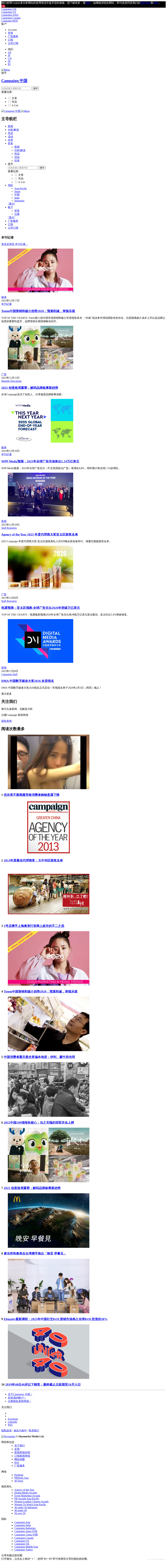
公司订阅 (13, 43)
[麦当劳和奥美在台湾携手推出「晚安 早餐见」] (48, 1247)
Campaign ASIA (10, 15)
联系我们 (34, 1430)
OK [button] (3, 6)
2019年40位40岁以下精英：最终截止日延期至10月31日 (43, 1384)
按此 (88, 2)
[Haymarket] (8, 1436)
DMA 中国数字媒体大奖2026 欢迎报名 (27, 681)
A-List (15, 105)
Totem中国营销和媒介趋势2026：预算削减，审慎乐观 (38, 311)
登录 (10, 33)
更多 (10, 143)
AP (9, 52)
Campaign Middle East (26, 1546)
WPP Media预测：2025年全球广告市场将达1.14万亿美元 (40, 461)
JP (9, 55)
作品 (14, 101)
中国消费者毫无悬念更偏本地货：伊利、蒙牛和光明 (39, 1057)
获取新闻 (6, 721)
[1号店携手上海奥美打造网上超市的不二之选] (48, 919)
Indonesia (19, 200)
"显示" (11, 203)
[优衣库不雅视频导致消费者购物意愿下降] (48, 788)
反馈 (17, 1449)
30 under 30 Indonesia (25, 1507)
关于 (20, 1394)
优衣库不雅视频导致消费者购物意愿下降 (32, 795)
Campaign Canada (10, 17)
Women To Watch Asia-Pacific (30, 1504)
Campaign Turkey (23, 1549)
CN (10, 58)
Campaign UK (8, 9)
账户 (10, 207)
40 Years (18, 1480)
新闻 (10, 126)
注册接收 (19, 1401)
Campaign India (22, 1525)
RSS (16, 1462)
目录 (10, 140)
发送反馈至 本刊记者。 (14, 244)
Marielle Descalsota (11, 381)
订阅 (10, 39)
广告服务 (13, 36)
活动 (10, 136)
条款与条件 (20, 1430)
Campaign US (8, 12)
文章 (14, 98)
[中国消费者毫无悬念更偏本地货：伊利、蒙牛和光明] (48, 1050)
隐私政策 (6, 1430)
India (17, 197)
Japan (17, 191)
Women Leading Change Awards (31, 1501)
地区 (10, 185)
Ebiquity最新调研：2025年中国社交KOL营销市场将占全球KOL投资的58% (55, 1319)
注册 (17, 214)
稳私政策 (145, 2)
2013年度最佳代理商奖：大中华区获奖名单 (33, 860)
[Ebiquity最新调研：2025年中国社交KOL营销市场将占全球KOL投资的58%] (48, 1312)
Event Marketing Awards (27, 1495)
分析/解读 (13, 129)
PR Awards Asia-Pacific (26, 1498)
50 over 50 (19, 1513)
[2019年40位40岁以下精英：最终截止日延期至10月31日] (48, 1378)
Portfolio (18, 1475)
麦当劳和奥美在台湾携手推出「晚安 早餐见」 (35, 1253)
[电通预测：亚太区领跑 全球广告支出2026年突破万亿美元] (40, 588)
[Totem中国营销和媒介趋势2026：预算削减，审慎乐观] (40, 291)
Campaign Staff (9, 674)
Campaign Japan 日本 (25, 1531)
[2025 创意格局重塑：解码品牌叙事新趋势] (40, 368)
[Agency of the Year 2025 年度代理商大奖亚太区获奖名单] (40, 515)
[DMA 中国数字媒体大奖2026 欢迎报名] (40, 662)
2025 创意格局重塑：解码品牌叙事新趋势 (29, 387)
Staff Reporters (9, 528)
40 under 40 (20, 1510)
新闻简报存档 (22, 1452)
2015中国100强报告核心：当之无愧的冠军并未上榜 (39, 1122)
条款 (156, 2)
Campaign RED (9, 20)
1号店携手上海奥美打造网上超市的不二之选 (34, 926)
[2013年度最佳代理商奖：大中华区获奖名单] (48, 853)
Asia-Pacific (20, 188)
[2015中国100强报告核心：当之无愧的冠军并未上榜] (48, 1115)
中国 (17, 194)
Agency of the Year (24, 1489)
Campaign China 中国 (26, 1534)
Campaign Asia (22, 1522)
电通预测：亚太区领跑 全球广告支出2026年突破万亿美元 (40, 607)
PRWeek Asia (21, 1477)
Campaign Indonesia (25, 1528)
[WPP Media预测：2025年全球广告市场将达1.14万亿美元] (40, 441)
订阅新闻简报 (22, 1455)
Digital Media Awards (25, 1492)
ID (9, 64)
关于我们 (19, 1445)
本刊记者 (6, 304)
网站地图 (19, 1459)
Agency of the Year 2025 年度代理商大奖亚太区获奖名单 (39, 534)
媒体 (4, 297)
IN (9, 61)
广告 (4, 374)
